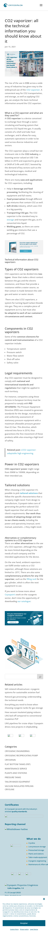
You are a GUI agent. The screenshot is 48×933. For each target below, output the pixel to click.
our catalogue (24, 601)
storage (10, 219)
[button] (44, 899)
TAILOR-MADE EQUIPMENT (17, 781)
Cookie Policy (14, 929)
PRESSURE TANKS (13, 777)
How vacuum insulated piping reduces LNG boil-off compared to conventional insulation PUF (23, 715)
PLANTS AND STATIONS (16, 773)
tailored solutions (28, 493)
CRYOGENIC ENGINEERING (17, 751)
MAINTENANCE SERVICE (16, 768)
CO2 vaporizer (33, 89)
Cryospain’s (10, 594)
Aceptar (24, 923)
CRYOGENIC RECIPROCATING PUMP (21, 755)
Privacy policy (24, 929)
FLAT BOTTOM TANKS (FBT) (18, 764)
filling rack (31, 579)
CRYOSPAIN (10, 760)
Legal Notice (34, 929)
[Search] (40, 676)
